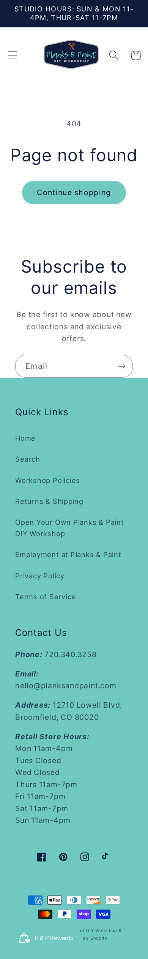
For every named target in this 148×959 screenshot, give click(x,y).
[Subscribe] (121, 366)
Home (25, 438)
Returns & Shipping (49, 501)
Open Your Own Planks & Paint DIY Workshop (69, 527)
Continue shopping (74, 192)
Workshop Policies (47, 480)
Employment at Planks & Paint (68, 554)
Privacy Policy (40, 576)
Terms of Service (45, 596)
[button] (12, 55)
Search (27, 459)
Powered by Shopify (84, 938)
